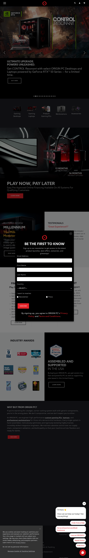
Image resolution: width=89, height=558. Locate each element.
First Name (21, 265)
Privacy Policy (20, 542)
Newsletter (23, 297)
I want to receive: (24, 293)
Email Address (22, 256)
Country (20, 284)
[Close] (71, 234)
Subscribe (23, 306)
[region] (21, 542)
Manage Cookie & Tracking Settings (21, 551)
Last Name (21, 275)
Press (50, 297)
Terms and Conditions (49, 316)
